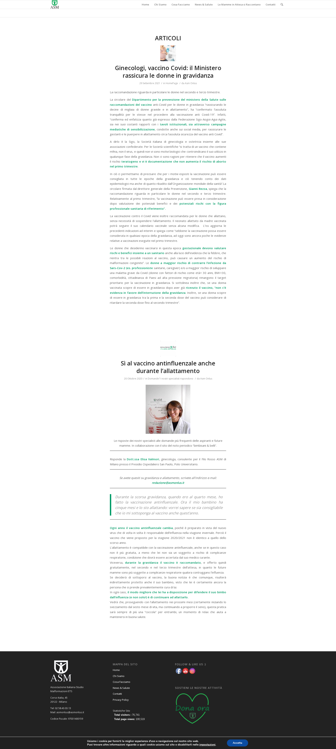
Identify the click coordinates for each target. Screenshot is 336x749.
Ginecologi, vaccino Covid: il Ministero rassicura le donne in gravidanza (168, 71)
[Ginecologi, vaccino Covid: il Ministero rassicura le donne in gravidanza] (168, 53)
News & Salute (121, 688)
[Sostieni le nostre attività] (192, 725)
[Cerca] (282, 4)
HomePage (172, 83)
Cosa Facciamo (121, 682)
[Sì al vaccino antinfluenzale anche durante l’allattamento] (168, 348)
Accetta (237, 743)
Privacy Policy (121, 699)
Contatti (117, 693)
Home (116, 670)
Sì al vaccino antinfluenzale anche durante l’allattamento (168, 367)
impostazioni (207, 744)
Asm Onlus (191, 83)
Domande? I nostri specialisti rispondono (170, 378)
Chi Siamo (118, 676)
